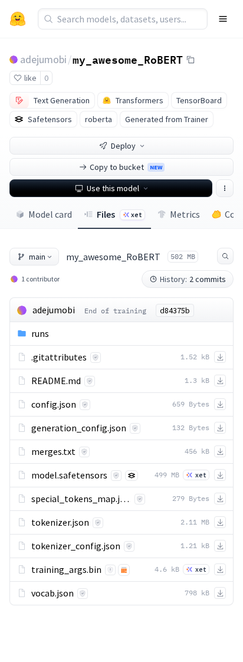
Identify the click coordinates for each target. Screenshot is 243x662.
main (37, 256)
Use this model (113, 188)
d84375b (175, 310)
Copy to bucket (126, 167)
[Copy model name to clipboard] (190, 59)
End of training (115, 310)
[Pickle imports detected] (124, 570)
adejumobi (43, 59)
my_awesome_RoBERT (128, 59)
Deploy (123, 145)
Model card (50, 214)
